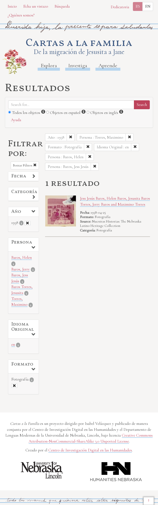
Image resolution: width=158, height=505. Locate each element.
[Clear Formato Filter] (14, 385)
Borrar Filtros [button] (23, 165)
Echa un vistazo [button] (35, 6)
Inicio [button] (12, 6)
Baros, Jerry (20, 269)
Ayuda (16, 119)
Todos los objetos (26, 112)
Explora (49, 65)
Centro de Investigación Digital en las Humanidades (90, 450)
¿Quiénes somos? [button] (21, 15)
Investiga (77, 65)
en (13, 344)
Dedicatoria (120, 7)
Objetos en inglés (104, 112)
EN (147, 6)
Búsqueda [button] (62, 6)
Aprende (108, 65)
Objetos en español (65, 112)
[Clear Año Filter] (27, 223)
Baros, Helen (21, 257)
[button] (23, 176)
